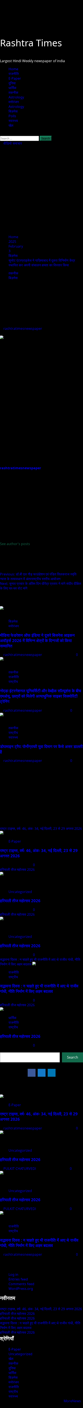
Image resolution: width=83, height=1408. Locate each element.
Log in (13, 1274)
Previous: (38, 576)
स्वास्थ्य (13, 120)
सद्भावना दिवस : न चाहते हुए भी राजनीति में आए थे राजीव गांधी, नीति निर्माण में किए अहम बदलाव (39, 988)
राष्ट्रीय (13, 681)
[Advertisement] (41, 189)
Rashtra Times (31, 42)
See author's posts (15, 543)
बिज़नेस (13, 111)
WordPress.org (21, 1288)
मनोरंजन (14, 102)
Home (13, 69)
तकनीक (13, 92)
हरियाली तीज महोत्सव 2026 (17, 869)
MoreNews (72, 1401)
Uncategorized (20, 891)
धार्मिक (12, 87)
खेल (11, 125)
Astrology (16, 97)
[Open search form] (1, 133)
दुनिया (12, 83)
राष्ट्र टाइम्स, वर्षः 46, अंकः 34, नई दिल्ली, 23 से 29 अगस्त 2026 (41, 828)
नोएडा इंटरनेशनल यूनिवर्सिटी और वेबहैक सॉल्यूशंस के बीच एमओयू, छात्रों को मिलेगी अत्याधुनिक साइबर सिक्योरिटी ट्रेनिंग (40, 696)
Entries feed (18, 1279)
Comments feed (21, 1284)
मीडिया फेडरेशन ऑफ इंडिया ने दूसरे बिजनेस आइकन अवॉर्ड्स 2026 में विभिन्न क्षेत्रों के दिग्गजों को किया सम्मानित (37, 640)
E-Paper (15, 78)
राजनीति (14, 73)
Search (5, 1050)
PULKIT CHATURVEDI (20, 1168)
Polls (12, 116)
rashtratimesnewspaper (23, 328)
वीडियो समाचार (12, 143)
